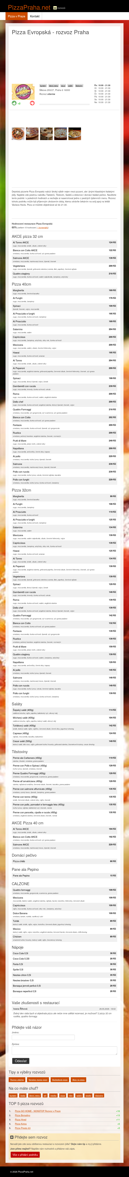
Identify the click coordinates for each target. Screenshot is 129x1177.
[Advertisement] (64, 59)
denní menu (53, 85)
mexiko (53, 1095)
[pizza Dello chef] (18, 133)
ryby (71, 1095)
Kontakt (34, 16)
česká (22, 1095)
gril (45, 1095)
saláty (70, 85)
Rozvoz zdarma (17, 1079)
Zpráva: (16, 1044)
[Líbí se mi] (14, 103)
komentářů (42, 227)
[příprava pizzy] (46, 133)
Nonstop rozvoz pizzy (38, 1079)
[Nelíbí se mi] (32, 103)
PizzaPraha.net (29, 6)
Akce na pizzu (78, 1079)
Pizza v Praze (16, 16)
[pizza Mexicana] (32, 133)
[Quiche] (74, 133)
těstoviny (79, 85)
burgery (43, 85)
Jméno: (15, 1032)
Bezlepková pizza (59, 1079)
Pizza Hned (20, 1119)
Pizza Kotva (21, 1123)
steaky (88, 1095)
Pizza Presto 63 (23, 1128)
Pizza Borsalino (22, 1115)
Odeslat (21, 1060)
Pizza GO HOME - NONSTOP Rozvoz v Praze (38, 1111)
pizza (63, 85)
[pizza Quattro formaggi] (60, 133)
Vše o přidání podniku (25, 1155)
